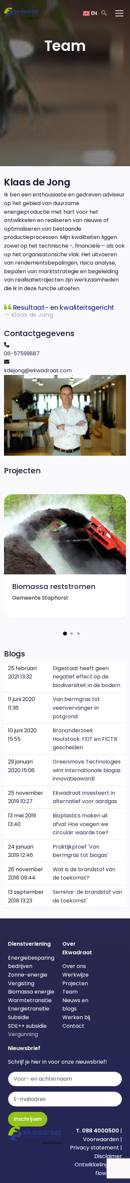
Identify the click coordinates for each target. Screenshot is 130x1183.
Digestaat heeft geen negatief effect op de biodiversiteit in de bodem (86, 676)
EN (93, 13)
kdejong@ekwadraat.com (38, 370)
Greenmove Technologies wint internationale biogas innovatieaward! (87, 770)
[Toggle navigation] (119, 13)
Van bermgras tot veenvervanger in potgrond (76, 707)
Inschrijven (28, 1119)
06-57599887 (22, 353)
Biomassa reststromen (53, 586)
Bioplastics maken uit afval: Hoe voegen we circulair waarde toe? (80, 824)
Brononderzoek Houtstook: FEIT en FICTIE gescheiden (85, 739)
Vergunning (23, 1034)
